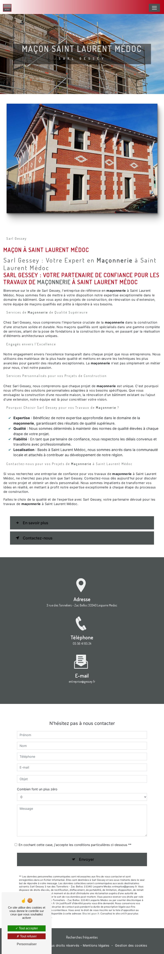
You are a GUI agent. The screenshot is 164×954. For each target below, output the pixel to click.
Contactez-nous (37, 538)
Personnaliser (27, 944)
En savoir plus (35, 522)
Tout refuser (28, 936)
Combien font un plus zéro (37, 789)
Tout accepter (28, 928)
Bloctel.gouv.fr (90, 913)
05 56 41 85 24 (82, 643)
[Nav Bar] (154, 8)
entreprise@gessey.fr (82, 681)
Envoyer (86, 859)
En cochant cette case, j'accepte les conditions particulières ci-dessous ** (75, 845)
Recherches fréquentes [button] (82, 937)
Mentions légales (96, 945)
